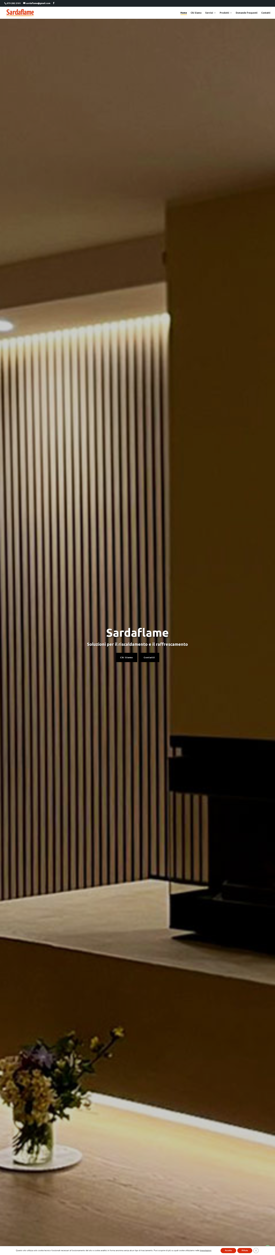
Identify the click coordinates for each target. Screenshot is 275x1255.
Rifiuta (245, 1250)
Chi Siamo (196, 13)
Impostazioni (205, 1250)
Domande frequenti (247, 13)
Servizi (209, 13)
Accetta (228, 1250)
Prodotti (224, 13)
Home (183, 13)
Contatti (265, 13)
